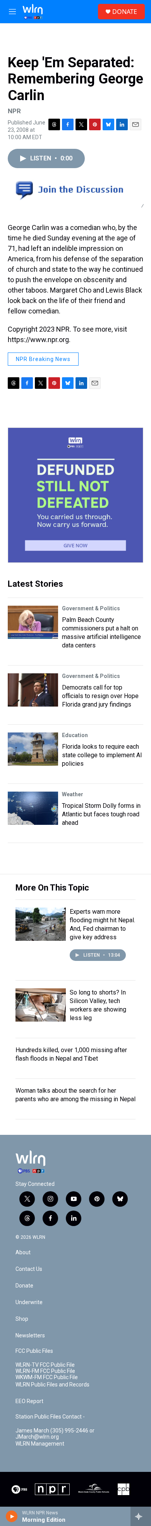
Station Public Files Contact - (50, 1417)
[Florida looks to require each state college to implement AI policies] (33, 749)
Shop (21, 1319)
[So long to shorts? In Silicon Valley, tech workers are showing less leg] (40, 1005)
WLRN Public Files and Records (52, 1385)
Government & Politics (91, 608)
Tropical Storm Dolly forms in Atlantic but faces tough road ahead (101, 814)
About (23, 1252)
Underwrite (29, 1302)
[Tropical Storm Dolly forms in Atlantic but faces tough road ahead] (33, 808)
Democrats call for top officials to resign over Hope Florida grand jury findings (100, 696)
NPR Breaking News (43, 359)
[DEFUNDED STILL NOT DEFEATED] (75, 495)
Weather (72, 794)
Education (75, 735)
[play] (12, 1516)
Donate (24, 1286)
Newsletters (30, 1336)
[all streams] (140, 1516)
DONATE (124, 11)
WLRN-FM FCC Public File (45, 1371)
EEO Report (29, 1401)
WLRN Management (39, 1444)
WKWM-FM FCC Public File (46, 1377)
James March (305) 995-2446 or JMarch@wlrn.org (54, 1434)
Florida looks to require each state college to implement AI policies (102, 755)
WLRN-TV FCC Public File (45, 1365)
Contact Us (28, 1269)
